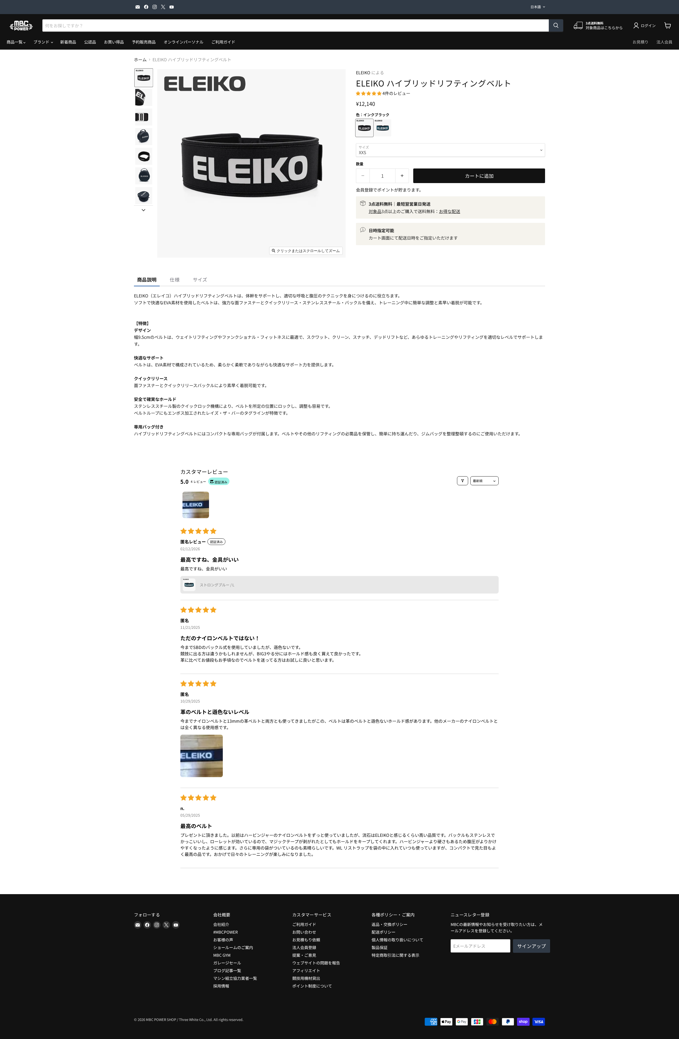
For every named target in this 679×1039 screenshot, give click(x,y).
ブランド (41, 42)
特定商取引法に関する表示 (395, 955)
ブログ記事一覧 (227, 970)
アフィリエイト (306, 970)
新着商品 (68, 42)
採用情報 (221, 986)
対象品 (375, 211)
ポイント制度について (312, 986)
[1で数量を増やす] (402, 175)
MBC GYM (221, 955)
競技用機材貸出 (306, 978)
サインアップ (531, 945)
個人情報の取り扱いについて (397, 939)
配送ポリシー (383, 932)
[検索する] (556, 25)
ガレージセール (227, 963)
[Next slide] (143, 209)
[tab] (147, 280)
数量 (359, 164)
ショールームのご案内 (233, 947)
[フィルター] (462, 480)
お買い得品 (114, 42)
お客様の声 (223, 939)
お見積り (640, 42)
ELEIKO (363, 72)
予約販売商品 (144, 42)
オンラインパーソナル (183, 42)
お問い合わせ (304, 932)
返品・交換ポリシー (389, 924)
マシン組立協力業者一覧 (235, 978)
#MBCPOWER (225, 932)
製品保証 (380, 947)
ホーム (140, 59)
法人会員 (664, 42)
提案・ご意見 (304, 955)
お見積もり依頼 (306, 939)
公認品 (90, 42)
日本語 (535, 6)
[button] (144, 78)
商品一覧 (15, 42)
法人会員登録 (304, 947)
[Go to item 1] (195, 505)
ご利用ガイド (223, 42)
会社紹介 (221, 924)
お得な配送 (449, 211)
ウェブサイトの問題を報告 (316, 963)
